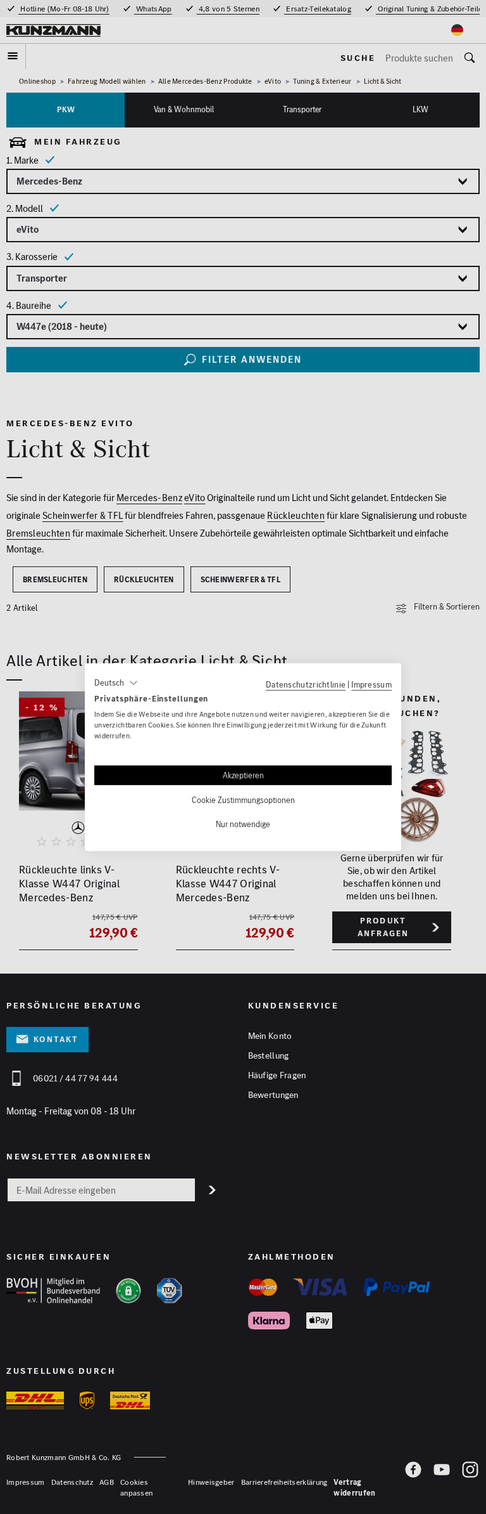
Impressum (371, 683)
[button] (116, 682)
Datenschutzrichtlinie (306, 683)
